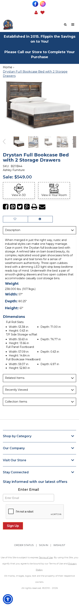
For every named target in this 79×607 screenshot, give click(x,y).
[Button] (73, 24)
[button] (36, 12)
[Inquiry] (40, 219)
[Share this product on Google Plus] (27, 206)
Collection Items (16, 401)
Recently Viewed (16, 389)
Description (12, 230)
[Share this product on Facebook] (5, 206)
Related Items (14, 378)
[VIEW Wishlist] (15, 219)
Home (7, 67)
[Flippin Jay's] (21, 25)
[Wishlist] (42, 12)
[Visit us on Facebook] (35, 4)
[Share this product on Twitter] (20, 206)
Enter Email (28, 489)
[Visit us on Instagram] (43, 4)
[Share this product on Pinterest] (13, 206)
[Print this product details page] (34, 206)
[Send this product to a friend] (42, 206)
